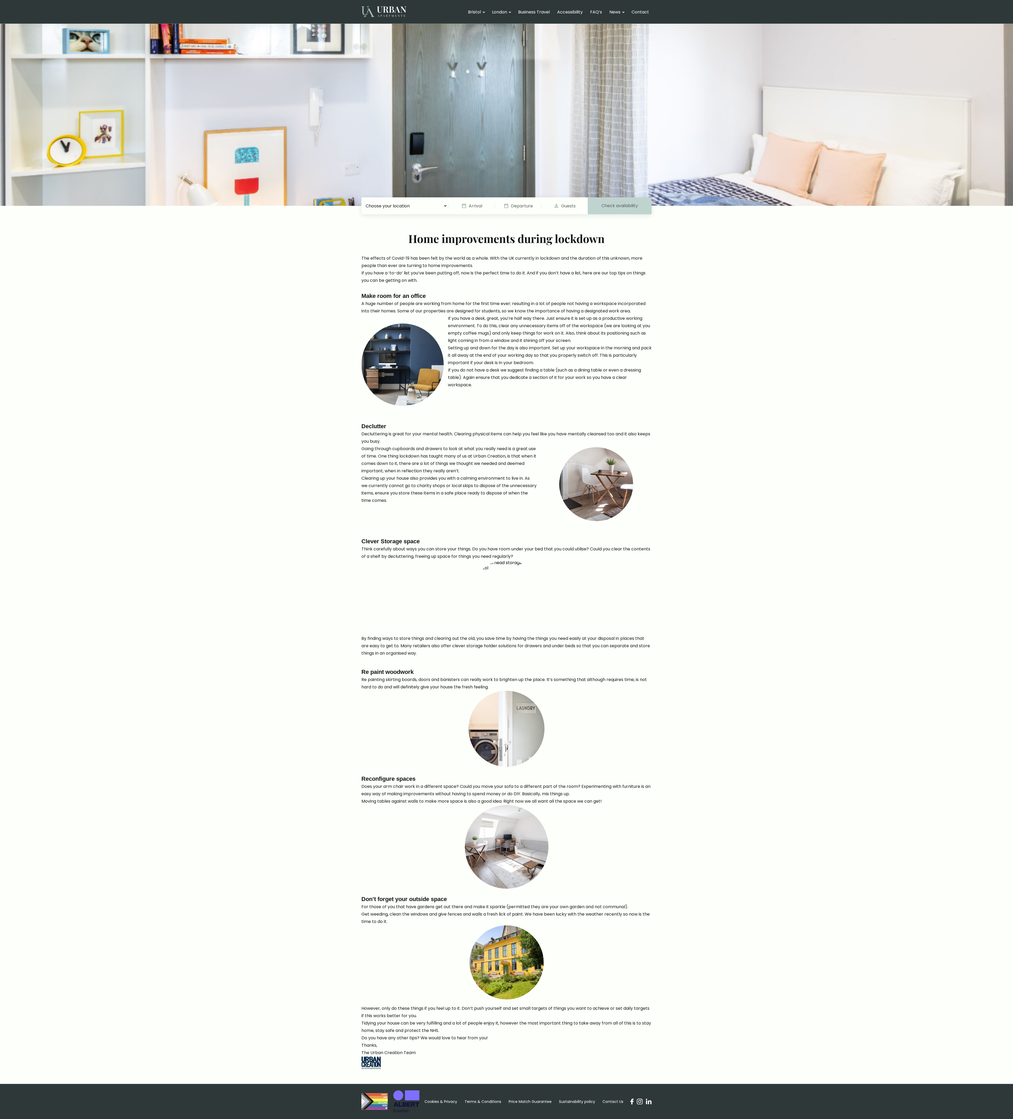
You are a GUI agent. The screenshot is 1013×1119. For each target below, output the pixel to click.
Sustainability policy (577, 1101)
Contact (640, 12)
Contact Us (613, 1101)
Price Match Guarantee (530, 1101)
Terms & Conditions (483, 1101)
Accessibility (570, 12)
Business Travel (534, 12)
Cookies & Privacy (440, 1101)
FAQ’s (596, 12)
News (614, 12)
